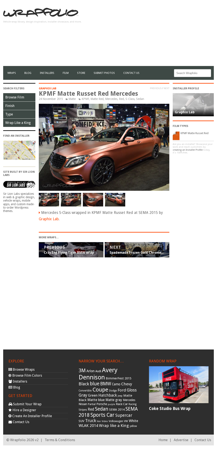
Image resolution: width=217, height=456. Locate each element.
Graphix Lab (47, 88)
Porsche (101, 404)
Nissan (83, 404)
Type (9, 114)
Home (163, 440)
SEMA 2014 (117, 409)
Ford (122, 390)
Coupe (100, 389)
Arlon (90, 371)
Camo (116, 384)
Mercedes (111, 99)
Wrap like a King (114, 425)
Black (84, 383)
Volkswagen (116, 421)
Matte (72, 99)
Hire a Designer (24, 410)
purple (111, 404)
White (133, 421)
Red (121, 99)
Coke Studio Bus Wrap (170, 408)
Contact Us (131, 72)
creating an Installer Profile (188, 150)
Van (99, 421)
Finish (9, 106)
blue (94, 383)
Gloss (132, 390)
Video (105, 421)
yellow (133, 426)
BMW (105, 383)
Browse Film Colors (26, 375)
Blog (27, 72)
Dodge (113, 390)
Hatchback (107, 395)
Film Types (180, 126)
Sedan (140, 99)
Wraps (11, 72)
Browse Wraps (23, 370)
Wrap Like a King (18, 123)
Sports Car (102, 415)
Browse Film (14, 97)
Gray (83, 395)
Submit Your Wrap (27, 404)
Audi (98, 371)
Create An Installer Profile (31, 416)
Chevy (126, 384)
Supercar (123, 415)
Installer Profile (186, 88)
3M (82, 370)
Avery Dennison (98, 373)
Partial (92, 404)
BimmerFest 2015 (118, 378)
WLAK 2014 (88, 425)
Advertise (181, 440)
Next (166, 88)
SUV (81, 421)
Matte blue (96, 400)
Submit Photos (104, 72)
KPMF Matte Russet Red (195, 133)
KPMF (85, 99)
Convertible (85, 390)
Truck (90, 420)
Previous (155, 88)
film (66, 72)
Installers (47, 72)
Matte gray (114, 400)
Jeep (120, 395)
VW (126, 421)
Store (81, 72)
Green (92, 395)
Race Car (122, 404)
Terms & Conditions (60, 440)
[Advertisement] (164, 36)
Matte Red (97, 99)
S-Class (130, 99)
